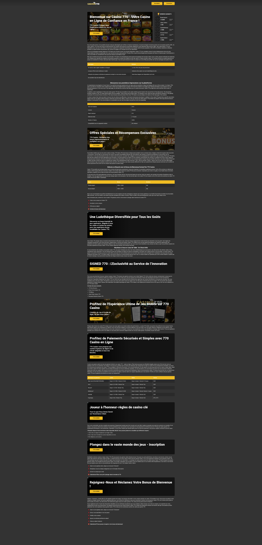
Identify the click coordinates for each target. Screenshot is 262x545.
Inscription (157, 3)
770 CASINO (96, 33)
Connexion (169, 3)
